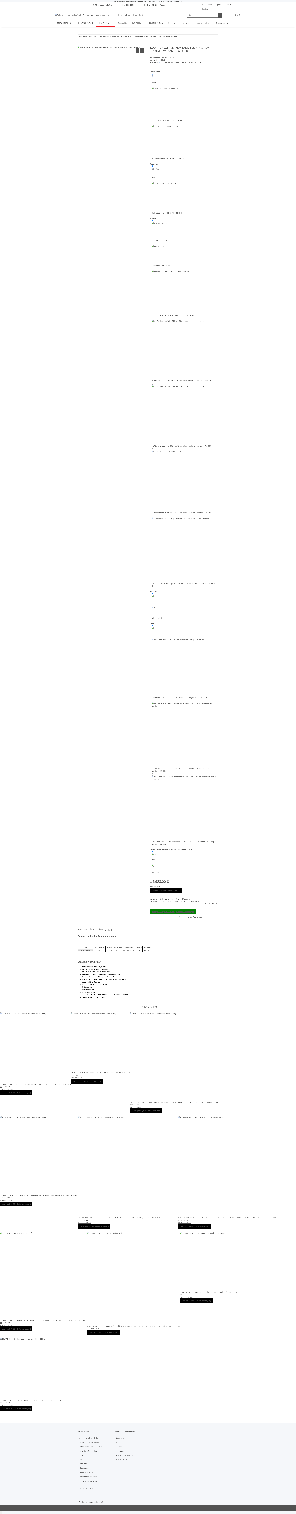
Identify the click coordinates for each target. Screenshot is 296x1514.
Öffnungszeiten (85, 1464)
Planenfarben (84, 1468)
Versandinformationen (88, 1477)
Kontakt (205, 9)
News (229, 4)
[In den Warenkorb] (79, 44)
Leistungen (83, 1459)
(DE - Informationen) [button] (191, 901)
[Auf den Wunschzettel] (142, 50)
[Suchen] (220, 15)
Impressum (120, 1451)
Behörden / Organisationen (90, 1442)
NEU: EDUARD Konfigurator (212, 4)
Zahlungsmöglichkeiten (88, 1472)
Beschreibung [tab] (110, 930)
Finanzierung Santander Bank (90, 1446)
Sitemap (119, 1446)
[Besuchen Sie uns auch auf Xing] (79, 1497)
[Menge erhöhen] (178, 921)
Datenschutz (120, 1438)
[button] (227, 15)
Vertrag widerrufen (86, 1488)
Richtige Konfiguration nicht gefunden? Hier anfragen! (173, 912)
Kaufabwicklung (222, 23)
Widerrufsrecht (121, 1459)
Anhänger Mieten (203, 23)
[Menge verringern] (152, 916)
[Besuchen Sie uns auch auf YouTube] (79, 1495)
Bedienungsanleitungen (88, 1481)
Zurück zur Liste (83, 36)
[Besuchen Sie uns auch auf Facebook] (79, 1492)
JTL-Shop (291, 1508)
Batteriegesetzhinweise (125, 1455)
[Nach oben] (1, 1512)
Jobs (81, 1455)
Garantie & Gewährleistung (89, 1451)
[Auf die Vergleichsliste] (137, 50)
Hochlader (162, 60)
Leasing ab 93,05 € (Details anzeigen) (166, 890)
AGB (117, 1442)
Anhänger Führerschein (88, 1438)
